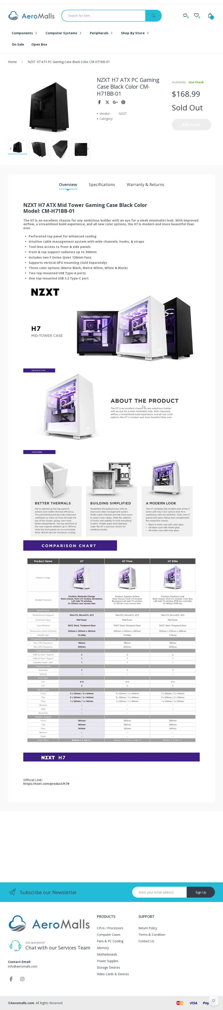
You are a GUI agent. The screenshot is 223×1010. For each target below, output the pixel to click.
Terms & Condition (152, 934)
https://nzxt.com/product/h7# (46, 784)
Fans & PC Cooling (110, 941)
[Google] (115, 102)
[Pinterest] (123, 102)
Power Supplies (107, 961)
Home (12, 62)
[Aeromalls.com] (31, 15)
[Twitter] (107, 102)
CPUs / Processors (110, 928)
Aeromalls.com (22, 1003)
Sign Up (201, 892)
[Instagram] (22, 979)
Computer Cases (108, 934)
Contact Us (146, 941)
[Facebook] (99, 102)
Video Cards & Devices (113, 974)
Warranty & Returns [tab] (145, 184)
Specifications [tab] (102, 184)
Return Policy (148, 928)
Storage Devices (108, 967)
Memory (103, 948)
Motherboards (107, 954)
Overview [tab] (68, 184)
